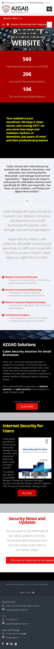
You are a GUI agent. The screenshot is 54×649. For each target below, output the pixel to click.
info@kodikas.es (12, 637)
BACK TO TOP (25, 592)
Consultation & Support (17, 315)
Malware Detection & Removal (21, 277)
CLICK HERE (27, 406)
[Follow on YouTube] (16, 643)
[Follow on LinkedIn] (11, 643)
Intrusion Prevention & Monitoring (23, 289)
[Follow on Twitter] (7, 643)
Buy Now (27, 493)
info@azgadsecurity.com (13, 2)
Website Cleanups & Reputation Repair (25, 302)
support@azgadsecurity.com (17, 610)
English (47, 2)
